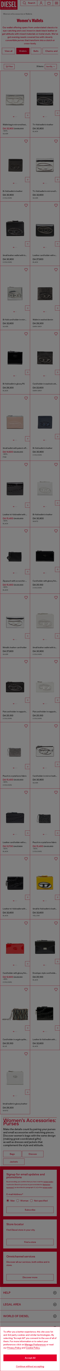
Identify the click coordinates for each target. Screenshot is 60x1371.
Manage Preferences (35, 1344)
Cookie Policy (33, 1347)
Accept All (30, 1358)
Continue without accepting (30, 1366)
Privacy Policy (14, 1347)
